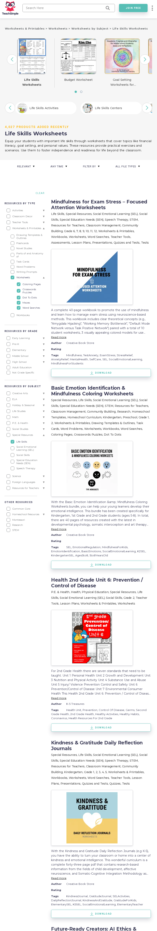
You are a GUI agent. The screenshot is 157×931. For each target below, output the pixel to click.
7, (77, 231)
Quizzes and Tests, (127, 242)
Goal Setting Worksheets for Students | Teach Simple (122, 83)
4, (103, 772)
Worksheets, (78, 237)
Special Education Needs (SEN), (82, 219)
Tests (145, 242)
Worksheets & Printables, (116, 231)
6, (74, 231)
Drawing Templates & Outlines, (113, 423)
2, (97, 772)
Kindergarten (73, 772)
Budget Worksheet (78, 80)
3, (100, 772)
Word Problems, (72, 429)
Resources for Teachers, (68, 225)
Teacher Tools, (121, 237)
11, (92, 231)
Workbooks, (60, 237)
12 (95, 231)
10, (88, 231)
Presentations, (103, 242)
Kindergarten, (113, 417)
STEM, (134, 219)
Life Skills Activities (43, 108)
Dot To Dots (112, 434)
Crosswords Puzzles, (89, 434)
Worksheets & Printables (25, 28)
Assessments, (61, 242)
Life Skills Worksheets (130, 28)
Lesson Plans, (82, 242)
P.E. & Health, (61, 592)
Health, (76, 592)
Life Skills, (58, 214)
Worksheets (58, 28)
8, (81, 231)
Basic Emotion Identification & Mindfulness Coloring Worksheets (92, 391)
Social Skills (114, 598)
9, (84, 231)
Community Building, (102, 411)
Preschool (130, 417)
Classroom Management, (104, 225)
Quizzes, (115, 783)
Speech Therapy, (117, 219)
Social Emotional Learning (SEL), (116, 214)
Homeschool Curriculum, (85, 417)
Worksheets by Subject (90, 28)
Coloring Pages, (62, 434)
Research (123, 411)
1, (148, 417)
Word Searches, (98, 237)
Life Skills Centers (108, 108)
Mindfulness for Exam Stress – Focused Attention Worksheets (99, 204)
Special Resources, (79, 214)
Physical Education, (96, 592)
